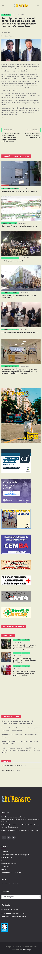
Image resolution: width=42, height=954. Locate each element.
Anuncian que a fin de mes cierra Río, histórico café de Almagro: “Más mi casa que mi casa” (24, 647)
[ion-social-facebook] (4, 838)
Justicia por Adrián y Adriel (12, 261)
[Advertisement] (21, 695)
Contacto (4, 852)
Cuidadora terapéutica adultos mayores (15, 855)
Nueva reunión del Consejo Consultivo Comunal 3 (20, 333)
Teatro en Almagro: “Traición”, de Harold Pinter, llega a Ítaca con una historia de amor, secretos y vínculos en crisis (20, 750)
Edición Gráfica (6, 858)
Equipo (3, 860)
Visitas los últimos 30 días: (11, 766)
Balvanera (6, 188)
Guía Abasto (5, 866)
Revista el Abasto (7, 36)
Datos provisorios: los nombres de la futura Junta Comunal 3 (18, 297)
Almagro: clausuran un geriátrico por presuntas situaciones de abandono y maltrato (24, 673)
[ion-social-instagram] (9, 838)
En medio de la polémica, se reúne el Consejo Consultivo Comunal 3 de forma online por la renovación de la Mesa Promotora (19, 371)
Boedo (4, 223)
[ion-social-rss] (14, 838)
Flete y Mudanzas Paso (9, 863)
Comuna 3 (6, 293)
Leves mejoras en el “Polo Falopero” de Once (19, 191)
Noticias (6, 15)
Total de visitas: (7, 771)
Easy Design (27, 950)
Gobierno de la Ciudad (9, 884)
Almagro (17, 640)
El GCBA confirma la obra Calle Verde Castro (19, 226)
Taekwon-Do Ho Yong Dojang (11, 872)
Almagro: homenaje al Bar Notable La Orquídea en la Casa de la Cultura (24, 660)
